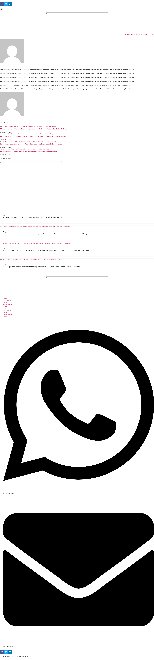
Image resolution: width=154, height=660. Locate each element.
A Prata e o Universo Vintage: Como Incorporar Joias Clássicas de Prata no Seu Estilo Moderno (33, 129)
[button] (1, 9)
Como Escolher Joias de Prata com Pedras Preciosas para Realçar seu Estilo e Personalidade (33, 144)
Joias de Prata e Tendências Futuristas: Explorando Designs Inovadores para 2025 (29, 151)
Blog (4, 215)
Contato (151, 34)
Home (126, 34)
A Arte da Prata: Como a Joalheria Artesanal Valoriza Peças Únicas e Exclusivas (32, 217)
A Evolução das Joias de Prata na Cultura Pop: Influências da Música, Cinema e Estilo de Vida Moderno (41, 267)
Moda (138, 34)
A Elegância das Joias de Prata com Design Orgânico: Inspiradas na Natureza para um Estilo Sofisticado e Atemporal (46, 234)
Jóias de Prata (132, 34)
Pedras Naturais (144, 34)
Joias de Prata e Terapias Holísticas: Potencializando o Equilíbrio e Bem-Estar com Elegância (33, 136)
